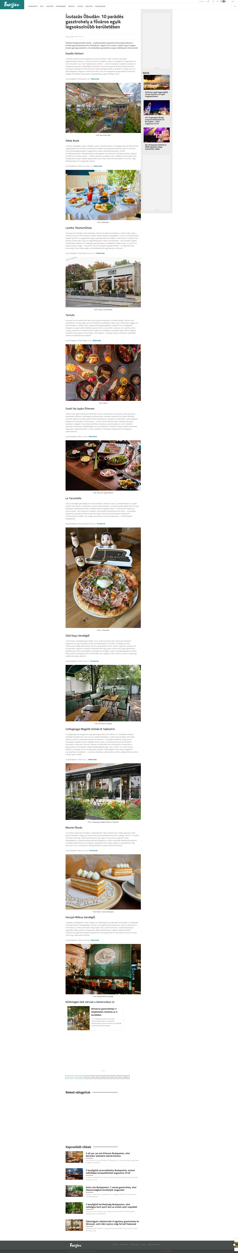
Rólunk (115, 1244)
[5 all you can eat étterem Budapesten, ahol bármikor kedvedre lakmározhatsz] (74, 1157)
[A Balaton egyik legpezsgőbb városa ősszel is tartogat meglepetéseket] (157, 83)
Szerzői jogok (134, 1244)
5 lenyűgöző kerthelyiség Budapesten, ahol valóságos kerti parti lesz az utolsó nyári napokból (111, 1206)
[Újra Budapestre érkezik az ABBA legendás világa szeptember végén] (157, 136)
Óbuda (116, 1077)
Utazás (80, 6)
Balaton (89, 6)
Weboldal (95, 79)
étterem (108, 1077)
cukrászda (98, 1077)
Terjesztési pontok (154, 1244)
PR (170, 1251)
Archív (143, 1244)
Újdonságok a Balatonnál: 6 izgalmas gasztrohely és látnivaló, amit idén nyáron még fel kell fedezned (112, 1223)
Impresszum (124, 1244)
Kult (42, 6)
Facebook (101, 524)
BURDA (202, 1)
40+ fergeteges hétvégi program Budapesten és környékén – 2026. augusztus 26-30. (154, 120)
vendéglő (125, 1077)
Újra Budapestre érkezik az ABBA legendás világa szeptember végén (156, 146)
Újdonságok (100, 6)
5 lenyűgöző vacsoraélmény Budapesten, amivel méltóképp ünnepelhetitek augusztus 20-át (110, 1172)
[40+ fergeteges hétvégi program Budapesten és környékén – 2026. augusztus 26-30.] (157, 109)
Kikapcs (71, 6)
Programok (61, 6)
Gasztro (50, 6)
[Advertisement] (102, 1119)
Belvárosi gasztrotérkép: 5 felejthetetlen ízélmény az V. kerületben (104, 1012)
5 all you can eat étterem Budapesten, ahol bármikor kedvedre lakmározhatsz (108, 1155)
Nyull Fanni (70, 36)
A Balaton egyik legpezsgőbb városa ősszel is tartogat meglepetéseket (156, 94)
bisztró (89, 1077)
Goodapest (33, 6)
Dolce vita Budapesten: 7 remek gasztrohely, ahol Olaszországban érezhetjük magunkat (111, 1189)
